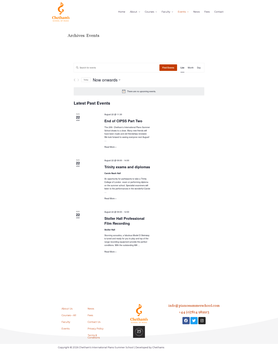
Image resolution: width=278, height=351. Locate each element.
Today (86, 79)
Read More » (110, 146)
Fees (207, 11)
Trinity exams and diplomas (127, 166)
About (133, 11)
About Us (67, 308)
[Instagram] (202, 320)
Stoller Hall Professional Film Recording (124, 221)
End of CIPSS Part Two (123, 120)
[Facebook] (186, 320)
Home (121, 11)
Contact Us (94, 322)
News (196, 11)
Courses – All (69, 315)
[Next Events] (78, 80)
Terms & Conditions (94, 336)
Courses (149, 11)
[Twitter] (194, 320)
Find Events (168, 67)
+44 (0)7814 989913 (194, 312)
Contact (219, 11)
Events (182, 11)
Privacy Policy (96, 328)
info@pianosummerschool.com (194, 305)
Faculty (166, 11)
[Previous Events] (74, 80)
